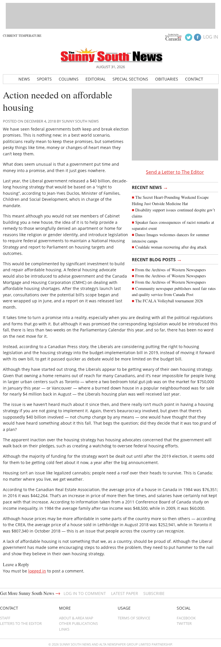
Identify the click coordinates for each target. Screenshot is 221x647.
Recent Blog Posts (157, 259)
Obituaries (166, 79)
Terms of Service (134, 618)
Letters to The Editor (21, 623)
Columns (69, 79)
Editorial (95, 79)
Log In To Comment (85, 593)
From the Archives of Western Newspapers (170, 269)
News (24, 79)
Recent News (150, 187)
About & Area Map (76, 618)
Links (64, 629)
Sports (44, 79)
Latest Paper (124, 593)
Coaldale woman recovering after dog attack (171, 247)
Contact (194, 79)
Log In (210, 37)
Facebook (186, 618)
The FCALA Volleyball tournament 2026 (169, 301)
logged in (37, 571)
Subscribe (154, 593)
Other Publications (78, 623)
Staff (5, 618)
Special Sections (130, 79)
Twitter (184, 623)
